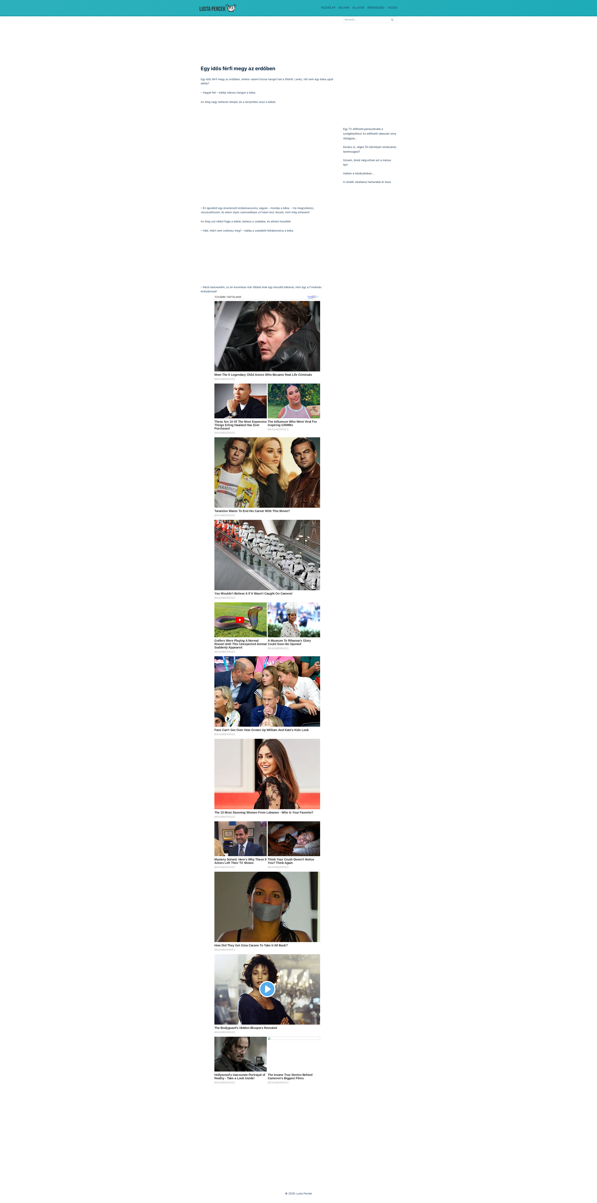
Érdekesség (376, 7)
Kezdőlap (328, 7)
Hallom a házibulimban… (358, 173)
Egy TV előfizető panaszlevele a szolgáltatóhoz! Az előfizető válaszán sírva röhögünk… (369, 133)
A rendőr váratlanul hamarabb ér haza (367, 182)
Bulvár (344, 7)
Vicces (392, 7)
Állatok (358, 7)
